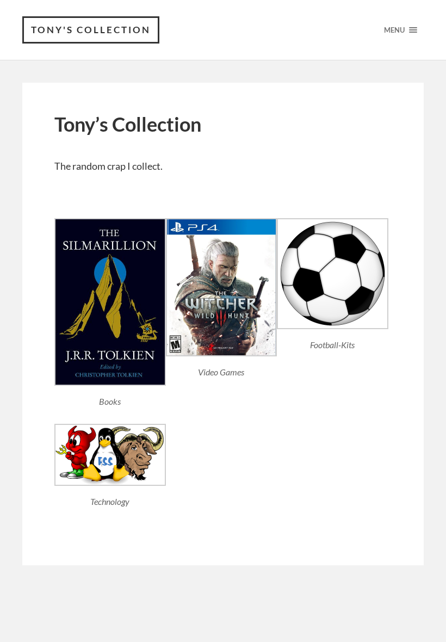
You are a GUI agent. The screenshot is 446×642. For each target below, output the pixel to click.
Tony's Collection (91, 29)
